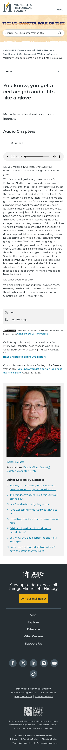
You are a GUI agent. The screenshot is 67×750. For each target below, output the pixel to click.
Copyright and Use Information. (32, 334)
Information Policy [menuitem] (29, 739)
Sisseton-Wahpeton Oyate (22, 471)
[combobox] (33, 33)
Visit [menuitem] (33, 615)
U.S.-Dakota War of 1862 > (27, 50)
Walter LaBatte (15, 462)
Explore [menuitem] (33, 622)
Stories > (49, 50)
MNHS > (7, 50)
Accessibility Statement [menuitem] (47, 743)
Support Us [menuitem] (33, 643)
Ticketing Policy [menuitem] (49, 739)
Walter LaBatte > (47, 54)
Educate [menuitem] (33, 629)
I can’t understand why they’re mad (30, 504)
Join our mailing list (33, 598)
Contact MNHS (44, 696)
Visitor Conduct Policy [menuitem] (23, 743)
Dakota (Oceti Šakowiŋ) (36, 467)
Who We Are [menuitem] (33, 636)
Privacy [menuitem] (13, 739)
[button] (60, 7)
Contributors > (28, 54)
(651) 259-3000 (23, 696)
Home (9, 71)
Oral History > (10, 54)
